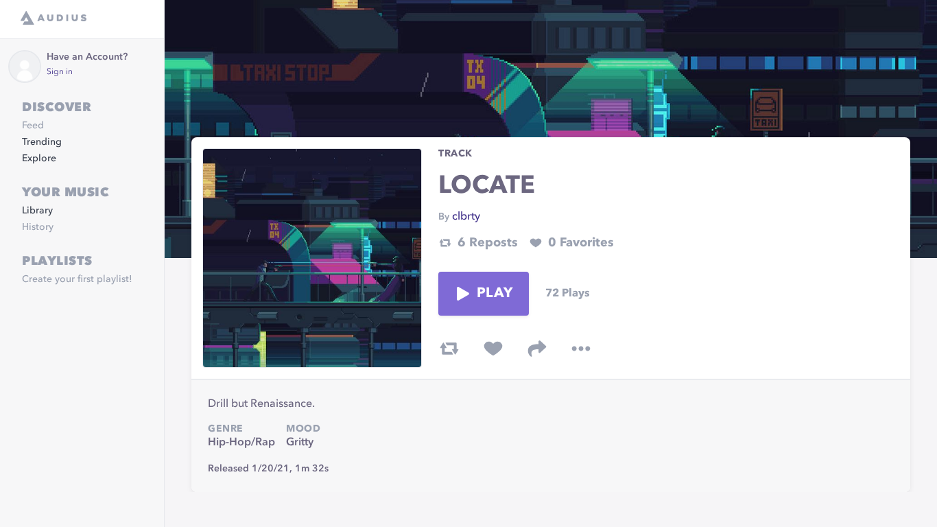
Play (494, 294)
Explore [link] (39, 158)
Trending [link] (42, 142)
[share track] (537, 349)
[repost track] (449, 349)
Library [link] (37, 210)
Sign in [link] (60, 72)
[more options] (581, 349)
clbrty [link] (466, 216)
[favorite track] (493, 349)
